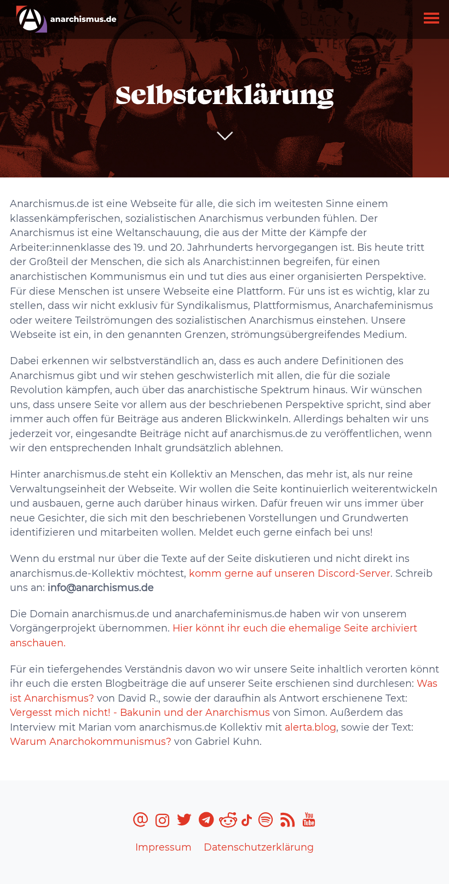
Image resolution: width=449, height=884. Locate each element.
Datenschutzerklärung (259, 847)
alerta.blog (310, 727)
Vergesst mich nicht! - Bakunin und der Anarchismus (140, 712)
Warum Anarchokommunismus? (90, 741)
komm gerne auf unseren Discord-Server (288, 573)
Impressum (163, 847)
